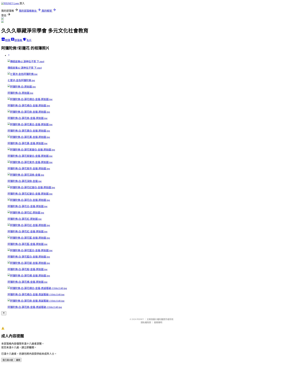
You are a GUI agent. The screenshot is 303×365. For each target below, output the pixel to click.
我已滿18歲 (8, 360)
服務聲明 (158, 322)
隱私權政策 (146, 322)
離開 (18, 360)
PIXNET (140, 319)
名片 (29, 40)
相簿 (8, 40)
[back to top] (3, 313)
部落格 (19, 40)
